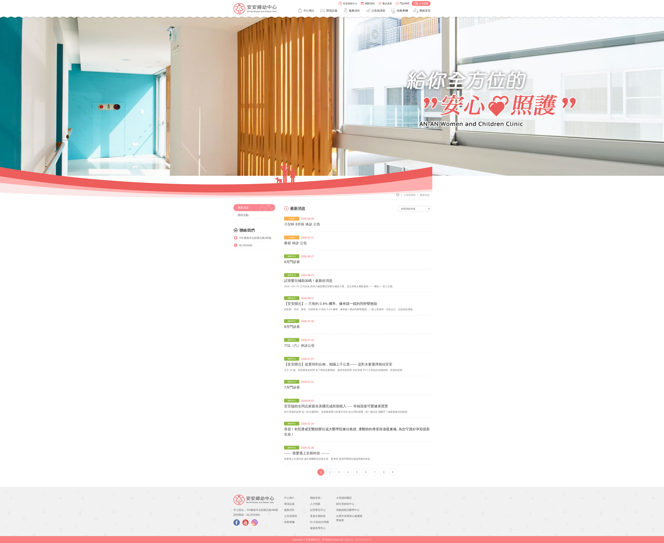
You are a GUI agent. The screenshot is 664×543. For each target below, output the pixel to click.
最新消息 (243, 207)
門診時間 (404, 3)
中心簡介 (309, 10)
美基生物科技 (318, 515)
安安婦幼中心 (350, 3)
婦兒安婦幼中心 (345, 503)
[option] (332, 96)
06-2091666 (245, 245)
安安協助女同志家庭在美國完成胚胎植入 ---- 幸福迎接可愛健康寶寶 (336, 406)
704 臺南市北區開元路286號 (255, 237)
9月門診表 (292, 262)
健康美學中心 (318, 528)
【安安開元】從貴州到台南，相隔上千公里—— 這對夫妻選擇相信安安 (338, 364)
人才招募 (423, 3)
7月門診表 (292, 387)
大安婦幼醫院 (344, 497)
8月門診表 (292, 327)
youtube (245, 522)
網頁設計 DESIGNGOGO (358, 539)
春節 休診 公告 (295, 243)
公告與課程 (378, 10)
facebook (236, 522)
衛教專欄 (402, 10)
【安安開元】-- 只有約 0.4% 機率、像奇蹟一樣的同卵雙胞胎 (330, 304)
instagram (254, 522)
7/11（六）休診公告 (299, 345)
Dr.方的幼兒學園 (319, 522)
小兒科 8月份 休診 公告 (302, 224)
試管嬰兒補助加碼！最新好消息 (308, 281)
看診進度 (387, 3)
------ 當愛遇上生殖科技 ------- (307, 453)
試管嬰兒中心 (318, 509)
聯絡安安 (425, 10)
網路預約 (370, 3)
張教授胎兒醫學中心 (347, 509)
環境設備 (331, 10)
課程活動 (243, 215)
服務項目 (354, 10)
